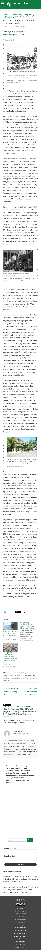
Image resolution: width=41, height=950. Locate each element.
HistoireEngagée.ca (25, 892)
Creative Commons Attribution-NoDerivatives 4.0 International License (18, 708)
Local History (28, 16)
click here (20, 890)
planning (28, 678)
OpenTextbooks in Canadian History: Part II (12, 691)
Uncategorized (8, 18)
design (14, 678)
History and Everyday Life (12, 16)
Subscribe (20, 865)
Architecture (7, 678)
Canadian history (16, 15)
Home (5, 15)
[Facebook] (19, 899)
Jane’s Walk (8, 91)
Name (10, 848)
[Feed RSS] (24, 899)
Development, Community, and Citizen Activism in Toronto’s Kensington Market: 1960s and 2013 (10, 658)
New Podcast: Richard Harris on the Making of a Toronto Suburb (10, 633)
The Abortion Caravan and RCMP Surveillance (29, 691)
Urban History (7, 680)
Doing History (29, 15)
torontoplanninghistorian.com (13, 35)
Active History (21, 3)
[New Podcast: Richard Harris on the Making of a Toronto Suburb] (10, 626)
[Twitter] (17, 899)
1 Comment (21, 26)
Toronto (34, 678)
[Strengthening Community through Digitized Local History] (28, 632)
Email (9, 856)
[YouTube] (21, 899)
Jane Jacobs (21, 678)
